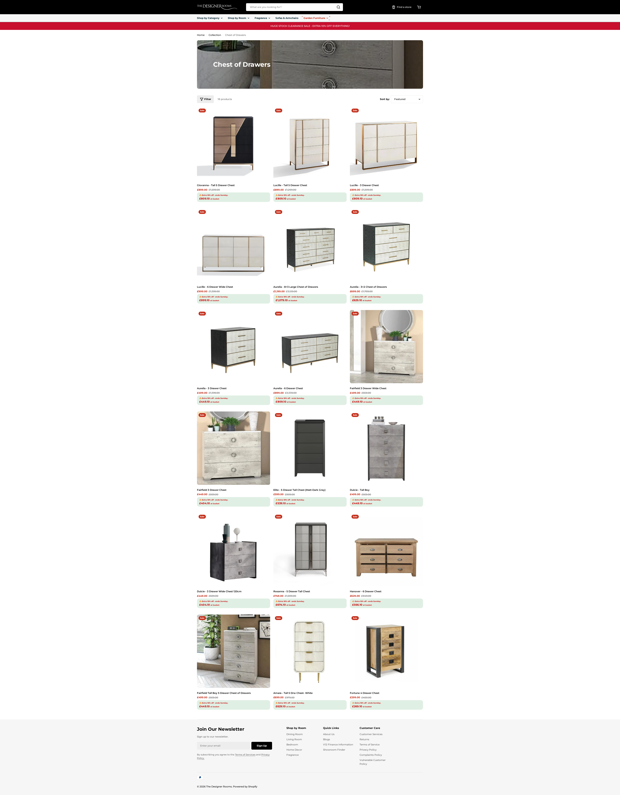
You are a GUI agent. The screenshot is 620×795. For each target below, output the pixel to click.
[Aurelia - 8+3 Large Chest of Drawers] (309, 245)
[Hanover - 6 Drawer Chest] (386, 549)
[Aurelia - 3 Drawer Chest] (233, 346)
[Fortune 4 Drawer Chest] (386, 651)
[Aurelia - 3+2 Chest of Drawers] (386, 245)
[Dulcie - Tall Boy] (386, 448)
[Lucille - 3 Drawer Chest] (386, 143)
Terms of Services (245, 754)
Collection (215, 35)
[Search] (338, 7)
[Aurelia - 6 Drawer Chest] (309, 346)
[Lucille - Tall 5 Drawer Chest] (309, 143)
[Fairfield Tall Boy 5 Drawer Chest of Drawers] (233, 651)
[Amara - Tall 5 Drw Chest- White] (309, 651)
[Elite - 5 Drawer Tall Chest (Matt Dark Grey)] (309, 448)
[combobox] (294, 7)
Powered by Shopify (245, 786)
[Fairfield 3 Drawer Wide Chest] (386, 346)
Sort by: (385, 99)
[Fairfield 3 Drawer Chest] (233, 448)
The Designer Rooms (219, 786)
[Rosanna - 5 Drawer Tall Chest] (309, 549)
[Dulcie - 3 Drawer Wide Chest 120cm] (233, 549)
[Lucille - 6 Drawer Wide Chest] (233, 245)
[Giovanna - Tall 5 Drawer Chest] (233, 143)
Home (201, 35)
